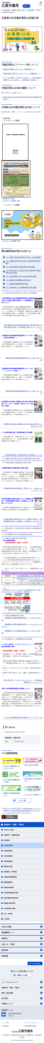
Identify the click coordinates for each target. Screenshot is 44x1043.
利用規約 (6, 1026)
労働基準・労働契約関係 (12, 835)
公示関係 (7, 919)
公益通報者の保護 (9, 908)
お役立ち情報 (6, 927)
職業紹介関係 (8, 866)
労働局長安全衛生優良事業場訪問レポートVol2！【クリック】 (23, 392)
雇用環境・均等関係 (10, 872)
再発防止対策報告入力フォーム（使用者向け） (18, 69)
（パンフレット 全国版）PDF (11, 241)
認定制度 (5, 950)
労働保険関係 (8, 851)
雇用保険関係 (8, 861)
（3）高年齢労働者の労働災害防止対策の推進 (20, 267)
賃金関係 (7, 840)
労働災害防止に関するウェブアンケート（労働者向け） (21, 73)
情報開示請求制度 (9, 903)
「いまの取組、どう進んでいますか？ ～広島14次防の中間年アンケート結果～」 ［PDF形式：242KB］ (22, 79)
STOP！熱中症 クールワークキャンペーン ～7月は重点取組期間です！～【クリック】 (22, 681)
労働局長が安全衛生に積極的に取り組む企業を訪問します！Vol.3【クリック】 (23, 425)
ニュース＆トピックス (10, 982)
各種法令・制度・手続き (11, 988)
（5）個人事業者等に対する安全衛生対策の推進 (21, 276)
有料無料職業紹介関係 (11, 893)
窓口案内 (5, 998)
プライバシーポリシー (31, 1022)
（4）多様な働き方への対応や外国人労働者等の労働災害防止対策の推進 (23, 271)
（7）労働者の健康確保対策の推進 (17, 284)
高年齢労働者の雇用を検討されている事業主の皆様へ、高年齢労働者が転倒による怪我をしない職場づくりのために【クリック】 (23, 521)
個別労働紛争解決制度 (11, 898)
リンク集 (6, 1022)
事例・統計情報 (7, 993)
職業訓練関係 (8, 882)
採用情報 (5, 956)
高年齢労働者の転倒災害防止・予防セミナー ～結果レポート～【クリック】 (23, 489)
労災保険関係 (8, 856)
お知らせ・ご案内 (8, 944)
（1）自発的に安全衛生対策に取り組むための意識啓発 (23, 257)
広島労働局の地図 (30, 1026)
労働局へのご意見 (22, 975)
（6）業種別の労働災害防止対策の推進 (18, 280)
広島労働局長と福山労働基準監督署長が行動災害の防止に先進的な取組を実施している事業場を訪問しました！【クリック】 (23, 327)
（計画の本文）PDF (8, 198)
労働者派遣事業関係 (10, 877)
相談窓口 (5, 938)
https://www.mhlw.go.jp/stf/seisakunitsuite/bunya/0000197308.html (22, 98)
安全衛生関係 (8, 845)
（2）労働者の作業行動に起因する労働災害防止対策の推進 (23, 262)
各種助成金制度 (9, 887)
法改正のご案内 (9, 830)
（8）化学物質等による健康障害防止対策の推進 (21, 287)
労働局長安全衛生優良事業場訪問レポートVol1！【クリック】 (23, 359)
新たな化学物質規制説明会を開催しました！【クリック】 (23, 717)
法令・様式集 (8, 913)
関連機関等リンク (8, 932)
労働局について (7, 1004)
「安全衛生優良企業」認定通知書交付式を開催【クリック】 (23, 455)
